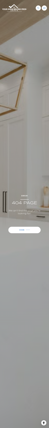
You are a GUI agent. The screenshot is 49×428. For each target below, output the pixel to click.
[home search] (38, 8)
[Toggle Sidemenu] (44, 8)
